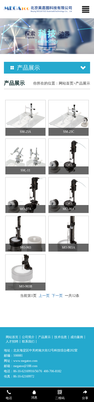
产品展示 (44, 337)
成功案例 (76, 337)
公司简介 (28, 337)
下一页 (57, 296)
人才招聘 (12, 341)
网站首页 (66, 83)
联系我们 (28, 341)
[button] (43, 49)
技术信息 (60, 337)
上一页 (44, 296)
